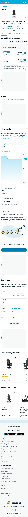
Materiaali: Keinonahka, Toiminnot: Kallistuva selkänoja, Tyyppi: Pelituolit (13, 29)
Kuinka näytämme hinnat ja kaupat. (17, 69)
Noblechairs (15, 300)
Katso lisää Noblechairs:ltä (8, 317)
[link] (9, 368)
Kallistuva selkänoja (17, 308)
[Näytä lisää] (2, 53)
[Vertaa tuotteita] (25, 17)
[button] (4, 9)
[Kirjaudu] (26, 2)
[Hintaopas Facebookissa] (12, 509)
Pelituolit (5, 6)
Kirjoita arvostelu (17, 26)
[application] (14, 169)
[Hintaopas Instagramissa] (15, 509)
